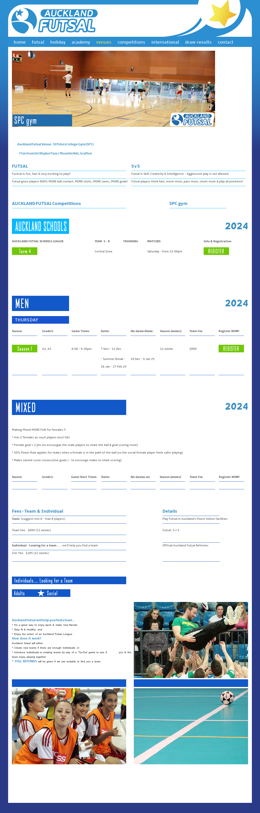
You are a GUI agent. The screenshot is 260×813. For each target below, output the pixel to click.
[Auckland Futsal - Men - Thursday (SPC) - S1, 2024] (231, 351)
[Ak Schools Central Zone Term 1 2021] (216, 254)
